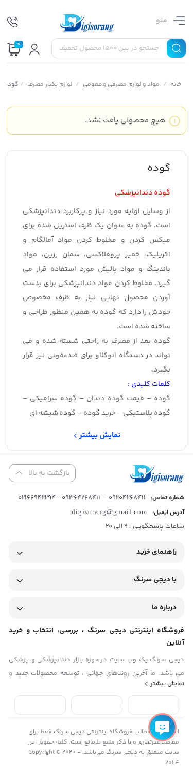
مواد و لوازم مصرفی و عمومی (121, 85)
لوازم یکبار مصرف (49, 85)
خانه (175, 85)
